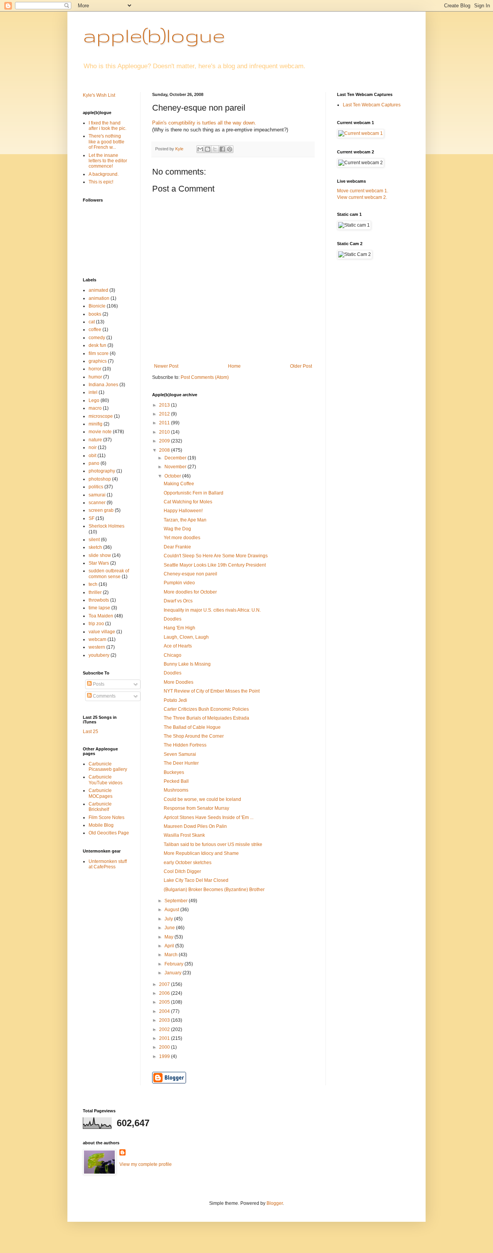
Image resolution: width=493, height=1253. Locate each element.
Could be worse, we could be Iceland (202, 799)
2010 (165, 432)
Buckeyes (174, 772)
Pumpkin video (179, 582)
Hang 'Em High (179, 628)
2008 (165, 450)
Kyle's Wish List (99, 95)
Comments (104, 696)
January (173, 972)
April (169, 946)
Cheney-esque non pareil (190, 574)
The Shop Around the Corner (194, 736)
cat (92, 322)
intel (93, 392)
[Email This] (200, 149)
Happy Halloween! (183, 510)
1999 (165, 1056)
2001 (165, 1038)
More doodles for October (190, 592)
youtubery (99, 655)
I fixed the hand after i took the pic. (107, 125)
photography (102, 471)
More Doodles (178, 682)
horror (95, 369)
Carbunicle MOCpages (100, 793)
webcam (97, 639)
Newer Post (166, 366)
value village (102, 631)
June (170, 927)
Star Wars (99, 563)
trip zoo (96, 623)
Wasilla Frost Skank (184, 835)
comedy (97, 337)
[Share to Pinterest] (229, 149)
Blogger (275, 1203)
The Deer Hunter (181, 763)
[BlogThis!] (207, 149)
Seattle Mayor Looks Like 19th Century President (215, 565)
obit (92, 455)
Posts (98, 684)
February (174, 964)
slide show (100, 555)
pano (94, 463)
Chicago (172, 655)
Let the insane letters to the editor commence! (108, 161)
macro (95, 408)
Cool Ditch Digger (182, 871)
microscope (101, 416)
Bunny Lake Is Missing (187, 664)
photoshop (100, 479)
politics (96, 486)
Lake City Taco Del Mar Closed (196, 880)
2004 (165, 1011)
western (97, 647)
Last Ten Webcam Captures (372, 105)
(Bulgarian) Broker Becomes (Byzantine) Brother (214, 889)
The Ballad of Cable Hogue (192, 727)
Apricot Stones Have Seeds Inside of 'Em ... (208, 817)
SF (91, 518)
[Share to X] (215, 149)
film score (99, 353)
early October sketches (187, 862)
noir (93, 447)
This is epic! (101, 182)
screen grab (101, 510)
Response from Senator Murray (196, 808)
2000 (165, 1047)
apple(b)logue (154, 35)
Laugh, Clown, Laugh (186, 637)
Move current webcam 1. (362, 190)
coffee (95, 329)
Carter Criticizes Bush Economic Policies (206, 709)
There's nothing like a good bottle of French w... (106, 141)
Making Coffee (179, 483)
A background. (104, 174)
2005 (165, 1002)
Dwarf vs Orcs (178, 601)
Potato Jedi (175, 700)
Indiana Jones (103, 384)
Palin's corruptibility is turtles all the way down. (204, 123)
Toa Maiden (101, 616)
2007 (165, 984)
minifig (95, 424)
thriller (95, 592)
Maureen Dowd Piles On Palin (195, 826)
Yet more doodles (182, 537)
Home (234, 366)
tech (93, 584)
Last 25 (90, 731)
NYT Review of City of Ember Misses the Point (212, 691)
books (95, 314)
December (176, 458)
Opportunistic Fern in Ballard (193, 493)
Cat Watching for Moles (188, 502)
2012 (165, 414)
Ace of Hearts (178, 646)
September (176, 900)
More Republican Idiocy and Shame (201, 853)
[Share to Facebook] (222, 149)
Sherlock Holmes (106, 526)
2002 (165, 1029)
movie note (100, 431)
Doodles (172, 619)
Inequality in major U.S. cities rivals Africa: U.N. (212, 610)
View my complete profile (145, 1164)
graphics (98, 361)
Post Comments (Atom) (205, 377)
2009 (165, 441)
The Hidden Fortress (185, 745)
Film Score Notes (106, 817)
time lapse (99, 608)
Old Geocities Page (109, 833)
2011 (165, 423)
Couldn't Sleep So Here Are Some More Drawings (216, 555)
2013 (165, 405)
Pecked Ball (176, 781)
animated (98, 290)
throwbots (99, 600)
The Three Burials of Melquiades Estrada (206, 718)
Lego (94, 400)
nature (95, 439)
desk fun (97, 345)
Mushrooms (176, 790)
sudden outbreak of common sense (109, 573)
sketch (95, 547)
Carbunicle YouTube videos (105, 779)
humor (95, 377)
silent (94, 539)
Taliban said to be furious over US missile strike (213, 844)
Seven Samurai (180, 754)
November (176, 466)
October (173, 476)
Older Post (301, 366)
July (169, 919)
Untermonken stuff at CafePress (108, 864)
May (169, 937)
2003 (165, 1020)
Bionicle (97, 306)
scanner (97, 502)
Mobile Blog (101, 825)
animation (99, 298)
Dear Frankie (177, 547)
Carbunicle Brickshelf (100, 806)
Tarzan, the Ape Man (185, 520)
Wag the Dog (177, 528)
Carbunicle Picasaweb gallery (108, 766)
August (172, 909)
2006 (165, 993)
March (171, 954)
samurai (97, 495)
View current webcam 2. (362, 197)
